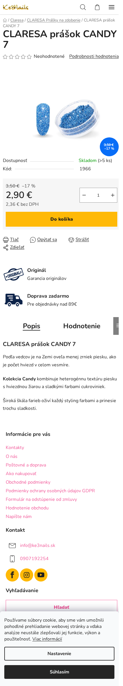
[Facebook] (12, 575)
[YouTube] (40, 575)
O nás (11, 456)
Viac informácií (47, 639)
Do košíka (61, 219)
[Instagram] (26, 575)
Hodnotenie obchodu (27, 508)
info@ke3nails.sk (37, 545)
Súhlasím (59, 672)
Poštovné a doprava (26, 465)
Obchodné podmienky (28, 482)
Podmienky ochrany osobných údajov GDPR (50, 491)
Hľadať (61, 607)
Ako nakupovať (21, 473)
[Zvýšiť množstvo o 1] (112, 195)
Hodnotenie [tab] (81, 326)
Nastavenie (59, 654)
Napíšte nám (19, 516)
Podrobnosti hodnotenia (94, 56)
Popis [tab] (31, 326)
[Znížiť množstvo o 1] (84, 195)
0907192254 (34, 558)
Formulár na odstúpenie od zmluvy (41, 499)
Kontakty (15, 447)
